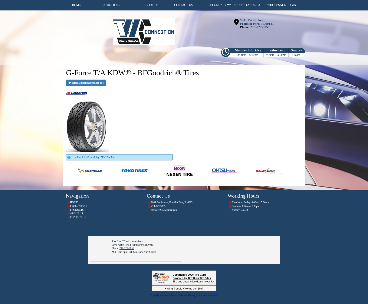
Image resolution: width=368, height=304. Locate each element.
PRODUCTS (77, 209)
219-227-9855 (260, 27)
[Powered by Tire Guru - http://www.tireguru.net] (161, 277)
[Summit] (250, 170)
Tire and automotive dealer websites (194, 279)
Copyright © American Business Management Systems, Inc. (184, 295)
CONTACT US (78, 217)
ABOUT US (76, 213)
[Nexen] (161, 170)
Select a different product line (87, 82)
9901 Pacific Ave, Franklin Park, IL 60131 (257, 21)
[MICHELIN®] (71, 170)
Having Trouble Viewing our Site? (184, 288)
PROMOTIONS (78, 206)
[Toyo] (116, 170)
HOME (74, 202)
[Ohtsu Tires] (206, 170)
